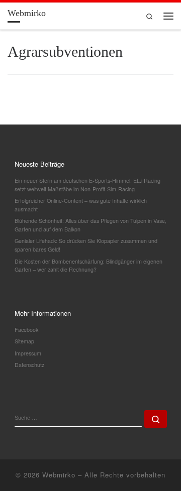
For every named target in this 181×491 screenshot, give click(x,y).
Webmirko (58, 474)
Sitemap (24, 341)
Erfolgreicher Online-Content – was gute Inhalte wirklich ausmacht (81, 205)
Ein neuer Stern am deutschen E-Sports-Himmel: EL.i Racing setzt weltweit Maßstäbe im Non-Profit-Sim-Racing (87, 185)
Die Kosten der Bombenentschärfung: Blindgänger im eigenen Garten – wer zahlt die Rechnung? (88, 266)
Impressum (28, 353)
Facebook (26, 329)
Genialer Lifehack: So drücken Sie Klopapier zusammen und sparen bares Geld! (86, 245)
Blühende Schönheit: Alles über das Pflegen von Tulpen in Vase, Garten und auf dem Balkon (90, 225)
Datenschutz (29, 365)
